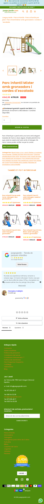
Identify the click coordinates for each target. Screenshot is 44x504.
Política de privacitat (12, 353)
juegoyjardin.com (24, 497)
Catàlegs (7, 364)
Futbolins (7, 442)
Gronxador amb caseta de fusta (30, 157)
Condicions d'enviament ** (14, 357)
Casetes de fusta (11, 446)
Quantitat (5, 116)
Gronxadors (8, 435)
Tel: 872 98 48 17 (10, 399)
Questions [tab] (18, 328)
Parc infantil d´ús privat (9, 161)
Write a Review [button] (23, 318)
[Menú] (34, 11)
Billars (6, 444)
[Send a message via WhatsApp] (40, 500)
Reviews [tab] (5, 328)
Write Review (22, 264)
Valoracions (8, 367)
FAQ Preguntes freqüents (13, 362)
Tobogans (8, 437)
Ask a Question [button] (23, 323)
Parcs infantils (19, 17)
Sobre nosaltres (10, 350)
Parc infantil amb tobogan (30, 158)
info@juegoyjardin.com (12, 397)
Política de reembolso (12, 360)
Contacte (8, 348)
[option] (12, 70)
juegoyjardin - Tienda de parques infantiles (22, 254)
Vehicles (7, 451)
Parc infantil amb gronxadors (11, 158)
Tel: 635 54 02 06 (10, 401)
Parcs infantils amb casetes (18, 162)
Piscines (7, 453)
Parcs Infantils (9, 433)
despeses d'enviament (13, 102)
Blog (5, 369)
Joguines (7, 449)
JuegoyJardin (7, 17)
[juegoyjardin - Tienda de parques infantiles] (7, 255)
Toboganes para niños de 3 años (16, 440)
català (21, 473)
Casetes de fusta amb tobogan (22, 154)
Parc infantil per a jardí (25, 161)
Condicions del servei (12, 355)
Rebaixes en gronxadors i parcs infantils (19, 164)
